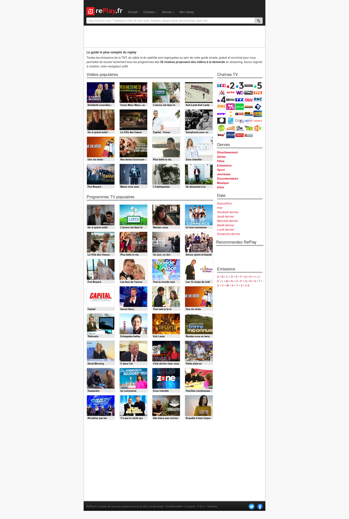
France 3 (239, 85)
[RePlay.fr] (105, 10)
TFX (257, 92)
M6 (221, 92)
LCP (230, 135)
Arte (230, 92)
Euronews (221, 120)
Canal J (230, 128)
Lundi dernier (225, 229)
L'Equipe (257, 120)
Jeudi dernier (225, 216)
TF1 (221, 85)
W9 (239, 92)
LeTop (221, 135)
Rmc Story (221, 106)
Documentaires (227, 178)
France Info (230, 113)
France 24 (230, 120)
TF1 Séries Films (239, 99)
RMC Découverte (257, 99)
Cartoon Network (239, 128)
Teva (239, 106)
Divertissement (227, 152)
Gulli (221, 128)
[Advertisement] (174, 36)
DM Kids (257, 128)
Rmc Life (230, 106)
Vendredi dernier (227, 212)
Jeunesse (223, 174)
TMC (248, 92)
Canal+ (248, 85)
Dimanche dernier (228, 234)
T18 (257, 106)
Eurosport (248, 120)
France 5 (257, 85)
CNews (239, 113)
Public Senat (239, 135)
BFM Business (257, 113)
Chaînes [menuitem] (149, 12)
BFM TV (248, 113)
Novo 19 (221, 113)
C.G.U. (201, 506)
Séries (221, 157)
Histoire (248, 135)
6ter (248, 99)
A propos (189, 506)
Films (220, 161)
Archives (212, 506)
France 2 (230, 85)
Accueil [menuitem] (133, 12)
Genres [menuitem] (167, 12)
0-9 (247, 285)
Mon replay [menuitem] (187, 12)
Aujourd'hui (224, 203)
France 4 (221, 99)
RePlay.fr (91, 506)
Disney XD (248, 128)
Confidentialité (174, 506)
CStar (230, 99)
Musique (223, 183)
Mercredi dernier (227, 221)
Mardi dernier (225, 225)
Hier (219, 208)
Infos (220, 187)
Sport (221, 170)
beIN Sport (239, 120)
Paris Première (248, 106)
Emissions (224, 165)
